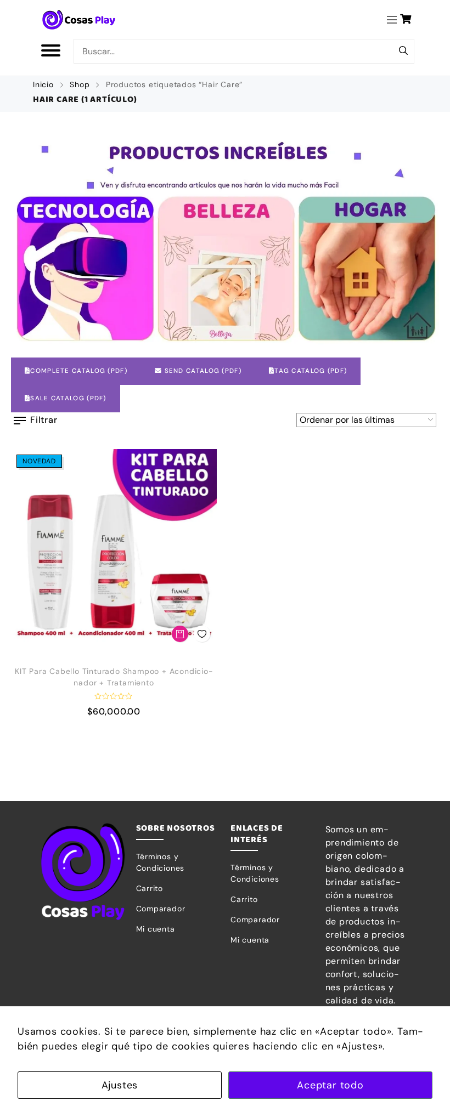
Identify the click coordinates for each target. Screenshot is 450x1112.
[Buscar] (403, 52)
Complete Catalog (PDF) (78, 371)
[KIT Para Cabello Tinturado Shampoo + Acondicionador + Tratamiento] (114, 552)
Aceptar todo (330, 1085)
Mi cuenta (155, 929)
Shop (79, 84)
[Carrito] (406, 19)
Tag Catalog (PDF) (310, 371)
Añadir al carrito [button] (180, 634)
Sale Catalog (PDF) (68, 398)
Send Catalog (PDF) (201, 371)
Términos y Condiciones (160, 862)
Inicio (43, 84)
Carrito (150, 888)
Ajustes (120, 1085)
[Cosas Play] (79, 19)
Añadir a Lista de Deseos (202, 634)
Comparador (160, 909)
